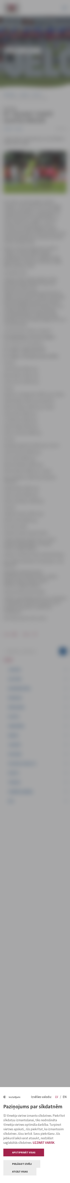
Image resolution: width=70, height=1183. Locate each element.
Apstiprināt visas (23, 1152)
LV (57, 1097)
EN (65, 1097)
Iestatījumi (14, 1097)
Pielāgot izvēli (22, 1164)
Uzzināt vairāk (44, 1143)
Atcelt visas (20, 1171)
